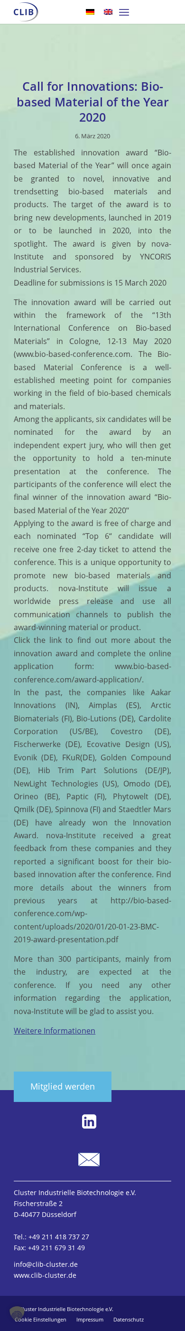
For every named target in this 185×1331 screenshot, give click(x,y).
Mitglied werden (62, 1086)
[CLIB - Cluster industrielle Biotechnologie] (26, 12)
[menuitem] (124, 12)
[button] (17, 1314)
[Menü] (124, 12)
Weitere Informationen (54, 1030)
